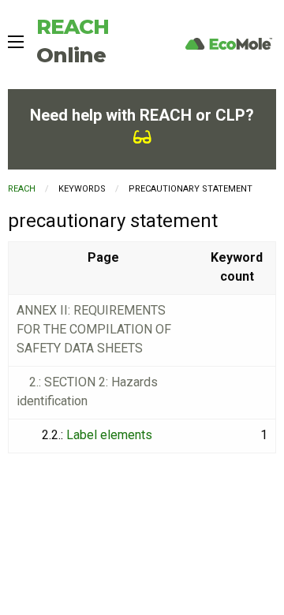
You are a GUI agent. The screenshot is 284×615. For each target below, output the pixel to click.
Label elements (109, 434)
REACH (22, 189)
